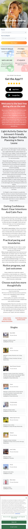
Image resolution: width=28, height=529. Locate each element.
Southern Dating (21, 319)
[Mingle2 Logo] (3, 3)
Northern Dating (7, 319)
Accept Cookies (13, 526)
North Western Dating (21, 318)
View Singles (14, 43)
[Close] (26, 498)
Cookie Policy (17, 513)
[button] (24, 3)
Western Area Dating (7, 321)
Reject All (14, 522)
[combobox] (14, 32)
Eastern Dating (7, 318)
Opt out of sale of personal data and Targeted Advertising (14, 517)
